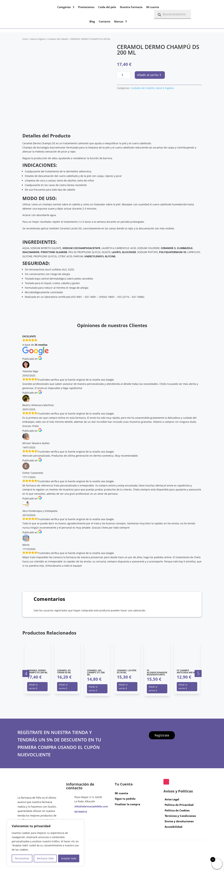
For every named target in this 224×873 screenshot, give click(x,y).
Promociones (86, 7)
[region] (45, 843)
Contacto (104, 21)
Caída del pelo (107, 7)
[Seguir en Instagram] (166, 782)
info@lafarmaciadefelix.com (91, 806)
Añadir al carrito (148, 75)
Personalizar (22, 858)
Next (198, 673)
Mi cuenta (152, 7)
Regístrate (162, 735)
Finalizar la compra (127, 804)
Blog (92, 21)
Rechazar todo (45, 858)
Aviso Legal (172, 799)
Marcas (118, 21)
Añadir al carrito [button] (33, 686)
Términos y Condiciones (180, 816)
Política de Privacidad (179, 804)
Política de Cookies (177, 810)
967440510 (80, 811)
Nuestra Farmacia (131, 7)
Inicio (25, 39)
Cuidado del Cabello (57, 39)
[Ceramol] (130, 111)
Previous (25, 673)
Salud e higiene (38, 39)
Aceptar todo (68, 858)
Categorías (64, 7)
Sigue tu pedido (125, 798)
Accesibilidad (173, 826)
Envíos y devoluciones (179, 821)
